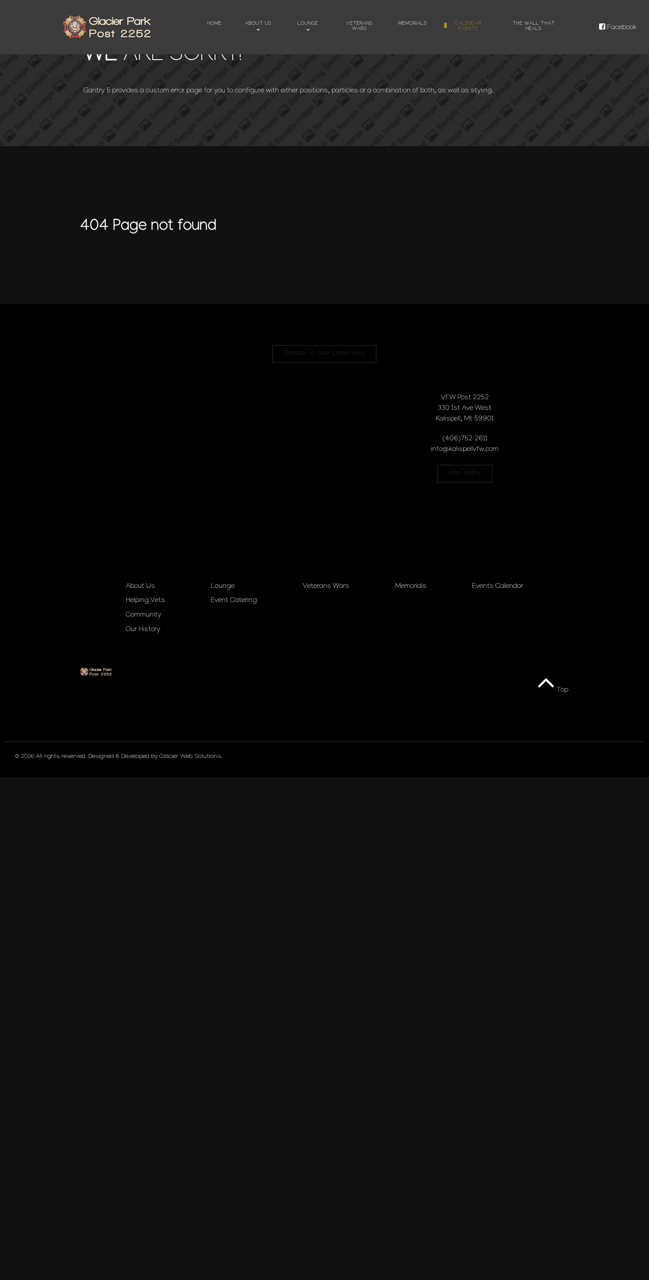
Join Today (465, 473)
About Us (140, 587)
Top (561, 690)
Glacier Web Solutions (190, 757)
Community (143, 615)
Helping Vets (145, 601)
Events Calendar (497, 587)
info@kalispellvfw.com (464, 450)
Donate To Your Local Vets (324, 353)
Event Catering (234, 601)
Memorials (410, 587)
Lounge (222, 587)
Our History (143, 630)
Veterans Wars (326, 587)
